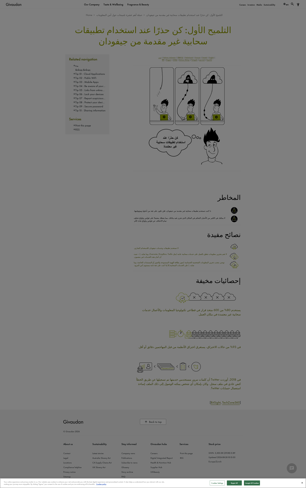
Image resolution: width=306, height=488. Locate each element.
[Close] (302, 482)
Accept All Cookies (252, 483)
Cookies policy (101, 484)
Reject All (234, 483)
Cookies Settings (217, 483)
